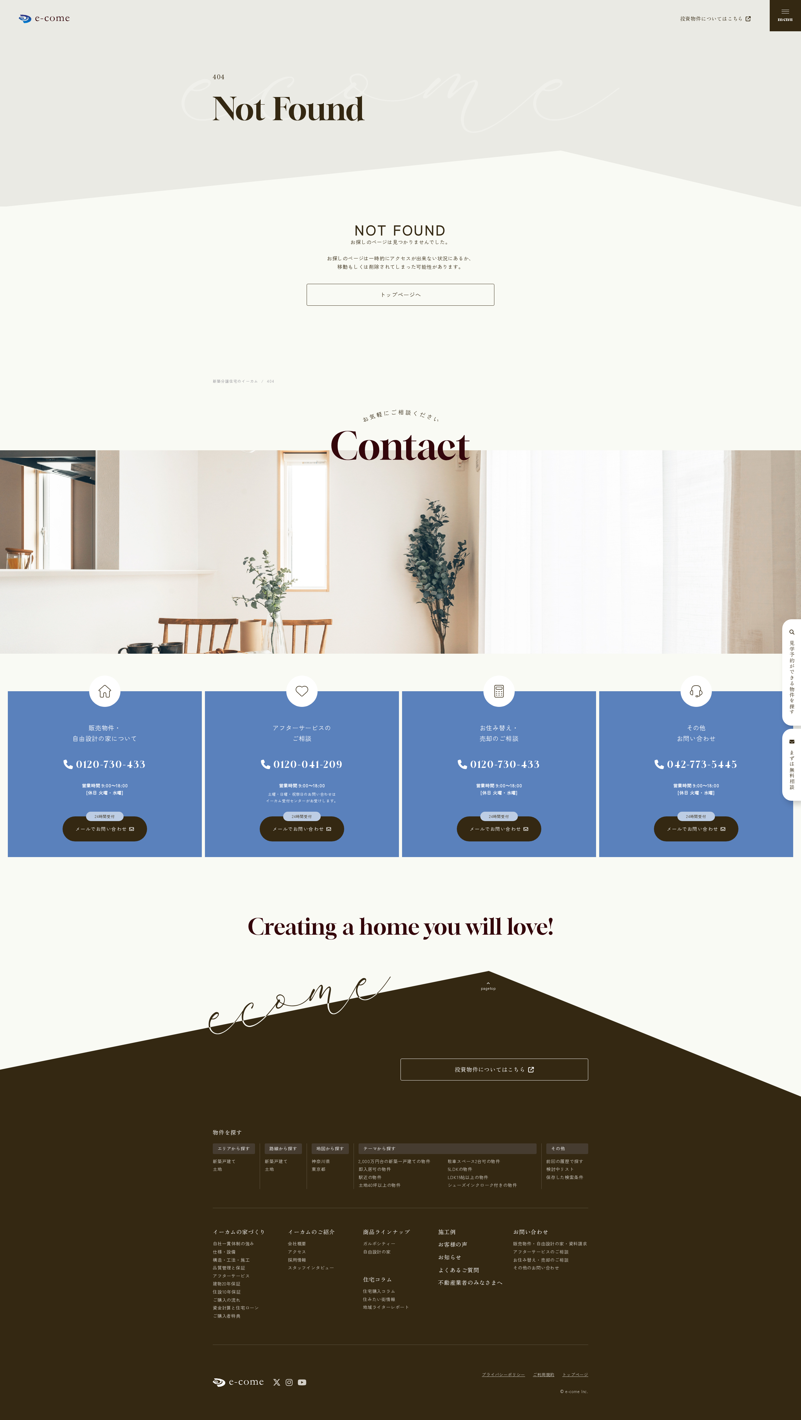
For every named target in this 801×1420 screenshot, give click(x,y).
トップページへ (400, 294)
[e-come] (44, 19)
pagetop (488, 988)
